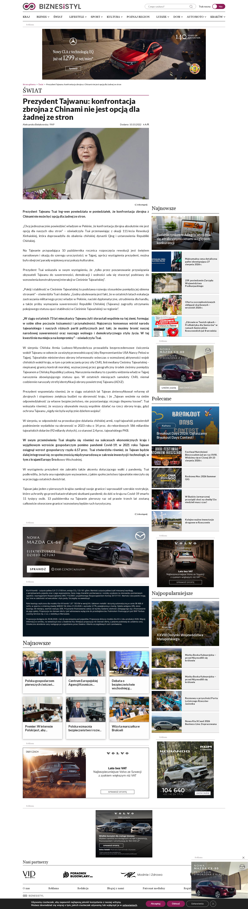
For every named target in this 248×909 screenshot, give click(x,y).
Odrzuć (176, 903)
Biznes (42, 17)
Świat (57, 17)
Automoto (195, 17)
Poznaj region (138, 17)
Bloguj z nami (115, 888)
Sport (95, 17)
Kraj (26, 17)
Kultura (113, 17)
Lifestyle (76, 17)
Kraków (216, 17)
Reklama (53, 888)
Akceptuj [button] (155, 903)
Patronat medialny (154, 888)
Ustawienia (197, 903)
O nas (26, 888)
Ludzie (161, 17)
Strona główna (29, 84)
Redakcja (82, 888)
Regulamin (190, 888)
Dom (176, 17)
